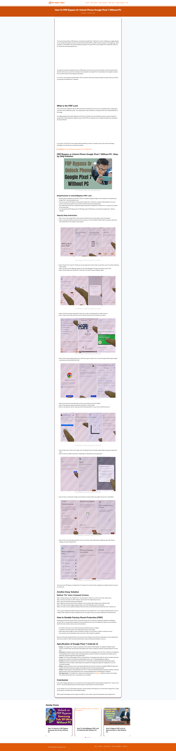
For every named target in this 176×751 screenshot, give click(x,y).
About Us (100, 746)
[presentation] (59, 716)
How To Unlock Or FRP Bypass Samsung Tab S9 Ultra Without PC (58, 730)
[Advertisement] (88, 30)
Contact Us (125, 746)
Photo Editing (120, 3)
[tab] (85, 737)
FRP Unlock (94, 3)
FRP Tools (112, 3)
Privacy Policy (107, 746)
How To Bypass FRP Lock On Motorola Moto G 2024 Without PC (116, 730)
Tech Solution (103, 3)
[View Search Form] (127, 3)
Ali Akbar (84, 13)
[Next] (128, 722)
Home (87, 3)
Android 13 (97, 673)
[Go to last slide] (48, 722)
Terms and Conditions (116, 746)
